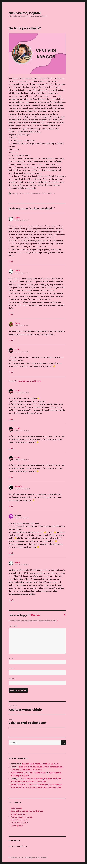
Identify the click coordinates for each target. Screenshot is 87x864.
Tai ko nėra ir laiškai (20, 823)
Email (12, 668)
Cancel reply (64, 615)
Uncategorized (17, 826)
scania (17, 349)
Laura (17, 218)
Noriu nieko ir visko (19, 820)
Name (12, 658)
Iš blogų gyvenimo (18, 814)
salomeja (15, 193)
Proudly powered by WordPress (36, 858)
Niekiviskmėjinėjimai (25, 13)
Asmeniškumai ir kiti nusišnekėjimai (43, 193)
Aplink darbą (16, 808)
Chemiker (19, 486)
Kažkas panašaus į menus (22, 817)
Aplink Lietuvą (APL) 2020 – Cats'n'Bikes (28, 773)
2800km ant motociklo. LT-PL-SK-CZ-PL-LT (40, 764)
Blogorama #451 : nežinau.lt (29, 381)
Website (12, 679)
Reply (11, 261)
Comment (13, 626)
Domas (35, 615)
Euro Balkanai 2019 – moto (22, 784)
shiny (17, 323)
